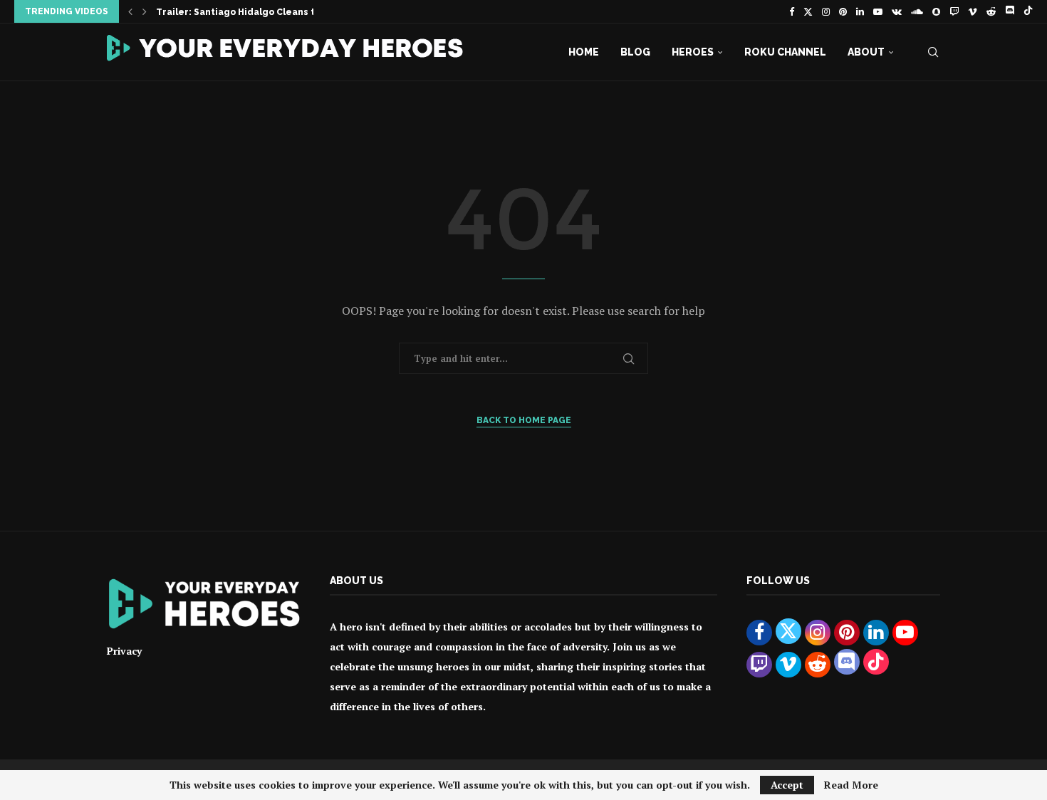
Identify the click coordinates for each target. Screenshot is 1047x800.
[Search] (933, 52)
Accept (787, 784)
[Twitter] (808, 11)
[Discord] (1009, 11)
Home (583, 52)
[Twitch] (954, 11)
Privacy (124, 651)
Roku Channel (785, 52)
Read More (851, 785)
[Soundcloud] (917, 11)
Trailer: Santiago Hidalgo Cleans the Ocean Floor (271, 12)
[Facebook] (791, 11)
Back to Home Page (523, 420)
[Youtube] (877, 11)
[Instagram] (826, 11)
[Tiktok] (1028, 11)
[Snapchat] (936, 11)
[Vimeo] (972, 11)
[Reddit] (991, 11)
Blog (635, 52)
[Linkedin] (860, 11)
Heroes (693, 52)
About (866, 52)
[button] (130, 11)
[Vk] (897, 11)
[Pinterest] (843, 11)
